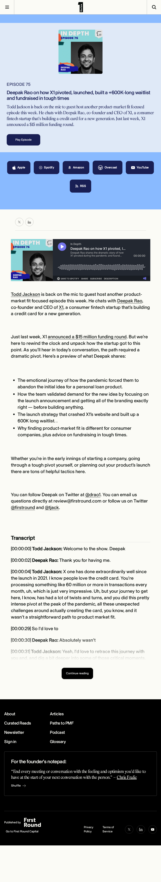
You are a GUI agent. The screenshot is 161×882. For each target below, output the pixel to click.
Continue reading (77, 673)
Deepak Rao (129, 301)
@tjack (52, 507)
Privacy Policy (88, 829)
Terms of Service (108, 829)
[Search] (154, 7)
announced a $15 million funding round (87, 337)
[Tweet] (19, 222)
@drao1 (92, 495)
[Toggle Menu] (7, 7)
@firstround (23, 507)
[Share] (29, 222)
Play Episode (23, 139)
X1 (61, 307)
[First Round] (80, 7)
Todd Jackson (25, 294)
